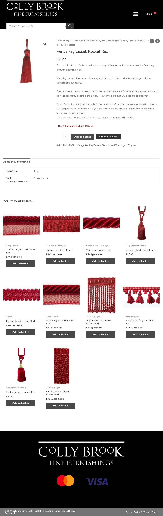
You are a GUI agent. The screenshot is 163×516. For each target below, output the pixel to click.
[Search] (70, 26)
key (134, 145)
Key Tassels (130, 40)
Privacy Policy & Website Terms (142, 512)
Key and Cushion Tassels (109, 40)
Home (59, 40)
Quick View (22, 239)
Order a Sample (108, 136)
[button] (136, 14)
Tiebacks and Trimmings (83, 40)
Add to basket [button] (20, 263)
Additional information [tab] (16, 161)
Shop (67, 40)
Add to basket (82, 136)
